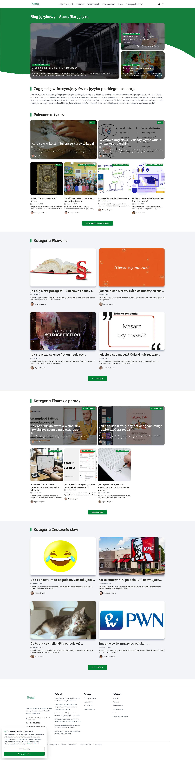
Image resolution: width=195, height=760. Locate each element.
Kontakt (63, 744)
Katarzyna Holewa (109, 593)
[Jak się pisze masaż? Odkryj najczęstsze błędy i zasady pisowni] (132, 331)
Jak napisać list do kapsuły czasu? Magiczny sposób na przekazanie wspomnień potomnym (66, 706)
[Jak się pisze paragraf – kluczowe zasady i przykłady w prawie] (63, 267)
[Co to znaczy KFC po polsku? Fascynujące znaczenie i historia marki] (132, 556)
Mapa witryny (98, 744)
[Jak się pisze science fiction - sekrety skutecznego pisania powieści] (63, 331)
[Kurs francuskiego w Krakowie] (143, 65)
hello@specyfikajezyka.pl (37, 726)
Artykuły (59, 694)
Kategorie (117, 694)
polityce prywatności (32, 744)
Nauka (120, 4)
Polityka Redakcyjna (86, 744)
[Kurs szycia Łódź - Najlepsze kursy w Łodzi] (63, 139)
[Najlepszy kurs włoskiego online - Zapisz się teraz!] (148, 178)
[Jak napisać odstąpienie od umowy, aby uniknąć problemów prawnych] (114, 464)
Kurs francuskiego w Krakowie (137, 68)
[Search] (159, 4)
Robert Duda (39, 657)
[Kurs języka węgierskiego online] (114, 178)
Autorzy (87, 694)
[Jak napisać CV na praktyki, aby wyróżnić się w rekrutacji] (80, 464)
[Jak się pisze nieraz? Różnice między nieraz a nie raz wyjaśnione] (132, 267)
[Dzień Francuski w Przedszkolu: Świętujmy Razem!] (80, 178)
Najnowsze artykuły (66, 4)
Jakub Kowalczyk (41, 156)
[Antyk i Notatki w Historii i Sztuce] (46, 178)
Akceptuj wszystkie (24, 754)
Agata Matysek (108, 304)
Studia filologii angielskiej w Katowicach (54, 67)
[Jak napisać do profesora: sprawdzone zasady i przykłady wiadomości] (46, 464)
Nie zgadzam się (24, 749)
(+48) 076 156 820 (35, 723)
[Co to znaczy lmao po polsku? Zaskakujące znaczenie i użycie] (63, 556)
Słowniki (115, 698)
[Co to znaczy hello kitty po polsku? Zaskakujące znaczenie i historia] (63, 620)
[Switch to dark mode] (163, 4)
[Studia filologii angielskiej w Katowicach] (74, 51)
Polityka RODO (72, 744)
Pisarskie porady (93, 4)
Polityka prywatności (53, 744)
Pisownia (80, 4)
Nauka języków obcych (134, 4)
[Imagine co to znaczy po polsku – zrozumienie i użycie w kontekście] (132, 620)
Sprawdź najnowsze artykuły (97, 223)
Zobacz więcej (97, 378)
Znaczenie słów (109, 4)
